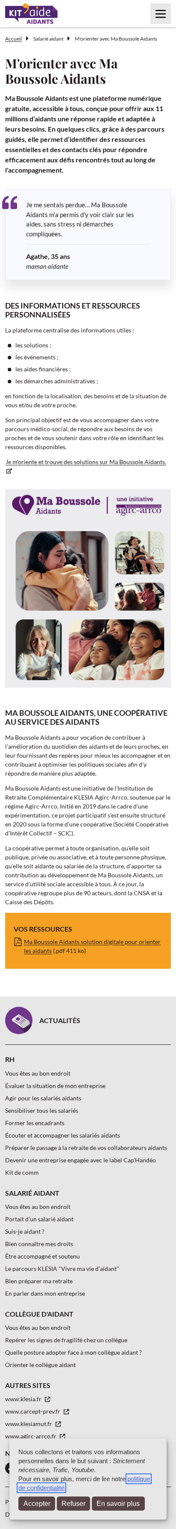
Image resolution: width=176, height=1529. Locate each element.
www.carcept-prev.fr (33, 1411)
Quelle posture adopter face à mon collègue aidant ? (73, 1352)
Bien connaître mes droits (39, 1243)
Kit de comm (22, 1172)
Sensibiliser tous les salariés (41, 1110)
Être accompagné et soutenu (42, 1256)
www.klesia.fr (24, 1399)
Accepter (36, 1503)
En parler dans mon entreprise (45, 1293)
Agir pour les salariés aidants (43, 1098)
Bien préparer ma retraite (39, 1281)
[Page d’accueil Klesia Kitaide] (31, 13)
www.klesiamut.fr (29, 1423)
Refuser (73, 1503)
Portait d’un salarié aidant (39, 1219)
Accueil (13, 38)
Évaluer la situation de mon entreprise (55, 1085)
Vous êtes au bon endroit (37, 1073)
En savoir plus (118, 1503)
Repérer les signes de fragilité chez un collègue (66, 1340)
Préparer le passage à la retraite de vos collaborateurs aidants (86, 1147)
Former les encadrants (35, 1122)
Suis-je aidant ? (24, 1231)
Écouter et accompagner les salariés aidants (62, 1135)
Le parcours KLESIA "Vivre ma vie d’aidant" (62, 1268)
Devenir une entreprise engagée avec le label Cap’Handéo (80, 1160)
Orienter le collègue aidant (40, 1364)
